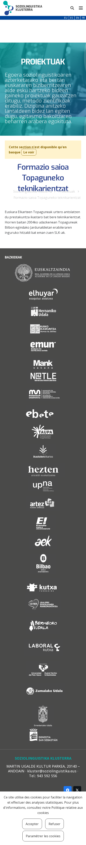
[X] (77, 790)
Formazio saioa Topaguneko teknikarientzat (47, 197)
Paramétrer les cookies (43, 836)
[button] (72, 8)
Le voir (28, 152)
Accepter (32, 824)
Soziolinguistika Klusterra (32, 191)
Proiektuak (66, 191)
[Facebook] (68, 790)
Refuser (54, 824)
